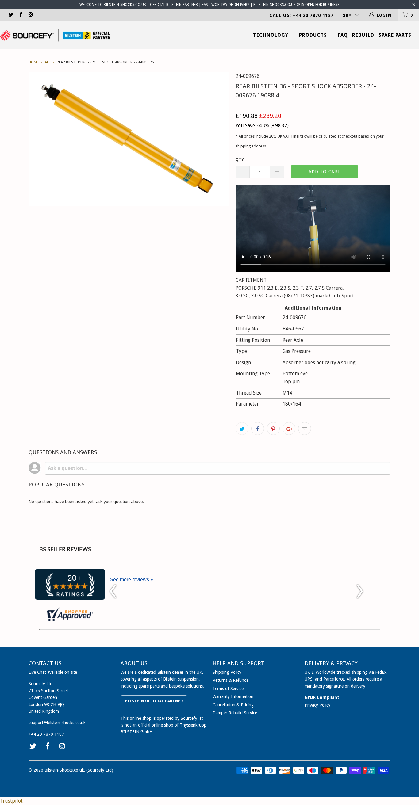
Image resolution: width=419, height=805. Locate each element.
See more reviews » (131, 579)
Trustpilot (11, 801)
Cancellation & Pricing (233, 704)
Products (314, 35)
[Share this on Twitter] (242, 428)
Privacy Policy (317, 705)
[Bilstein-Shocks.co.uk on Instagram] (30, 15)
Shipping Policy (227, 672)
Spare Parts (395, 35)
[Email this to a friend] (304, 428)
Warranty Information (233, 696)
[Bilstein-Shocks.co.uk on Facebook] (20, 15)
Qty (240, 159)
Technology (271, 35)
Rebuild (363, 35)
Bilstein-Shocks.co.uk (64, 770)
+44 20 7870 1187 (46, 734)
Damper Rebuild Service (235, 712)
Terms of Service (228, 688)
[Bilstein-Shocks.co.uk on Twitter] (10, 15)
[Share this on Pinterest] (273, 428)
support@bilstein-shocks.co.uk (57, 722)
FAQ (343, 35)
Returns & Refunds (230, 680)
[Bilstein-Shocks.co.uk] (55, 35)
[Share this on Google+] (289, 428)
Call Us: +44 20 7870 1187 (301, 15)
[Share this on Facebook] (257, 428)
